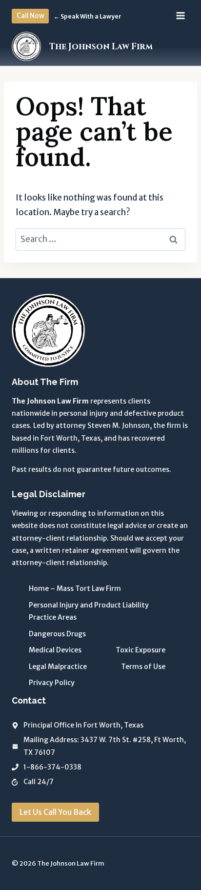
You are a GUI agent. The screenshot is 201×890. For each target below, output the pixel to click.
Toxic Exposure (140, 650)
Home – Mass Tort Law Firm (75, 588)
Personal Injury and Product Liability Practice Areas (89, 611)
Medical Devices (55, 650)
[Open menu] (180, 15)
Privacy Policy (52, 682)
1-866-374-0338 (52, 767)
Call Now (30, 16)
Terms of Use (143, 666)
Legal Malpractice (58, 666)
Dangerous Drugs (57, 633)
